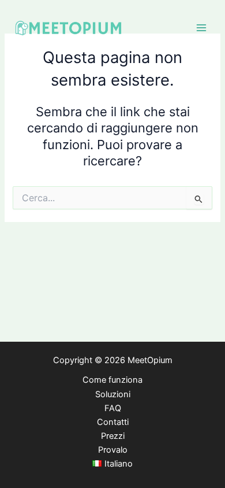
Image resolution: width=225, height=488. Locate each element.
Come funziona (112, 380)
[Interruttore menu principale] (201, 28)
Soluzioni (112, 394)
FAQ (112, 408)
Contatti (113, 422)
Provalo (112, 450)
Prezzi (113, 436)
